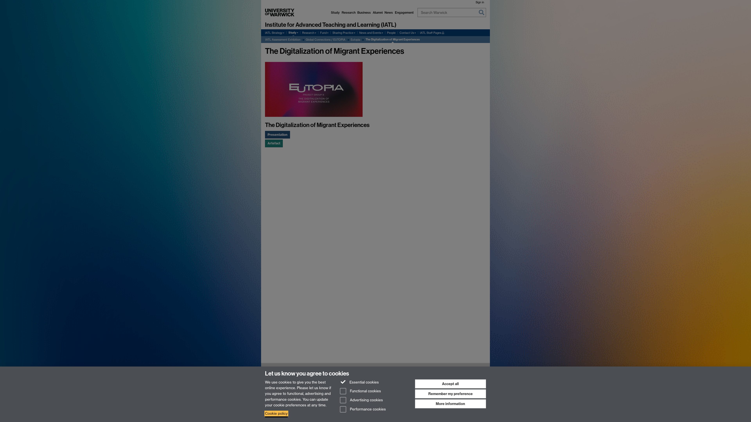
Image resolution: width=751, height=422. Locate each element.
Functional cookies (365, 391)
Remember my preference (450, 394)
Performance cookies (367, 409)
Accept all (450, 384)
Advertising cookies (366, 400)
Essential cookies (364, 382)
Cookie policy (276, 413)
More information (450, 403)
